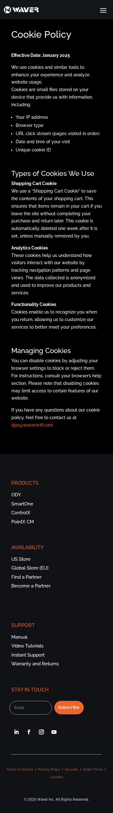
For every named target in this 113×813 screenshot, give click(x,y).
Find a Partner (26, 577)
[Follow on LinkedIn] (16, 732)
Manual (19, 637)
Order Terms (93, 769)
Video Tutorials (27, 646)
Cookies (56, 777)
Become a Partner (31, 586)
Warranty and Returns (35, 664)
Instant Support (28, 655)
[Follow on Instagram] (41, 732)
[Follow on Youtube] (54, 732)
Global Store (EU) (29, 568)
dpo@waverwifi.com (32, 425)
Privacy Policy (49, 769)
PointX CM (22, 522)
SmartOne (22, 504)
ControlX (20, 513)
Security (71, 769)
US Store (20, 559)
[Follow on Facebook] (29, 732)
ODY (16, 495)
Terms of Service (20, 769)
